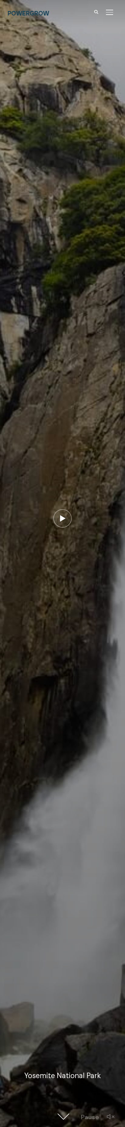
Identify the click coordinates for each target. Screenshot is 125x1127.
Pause (90, 1117)
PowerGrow (28, 13)
